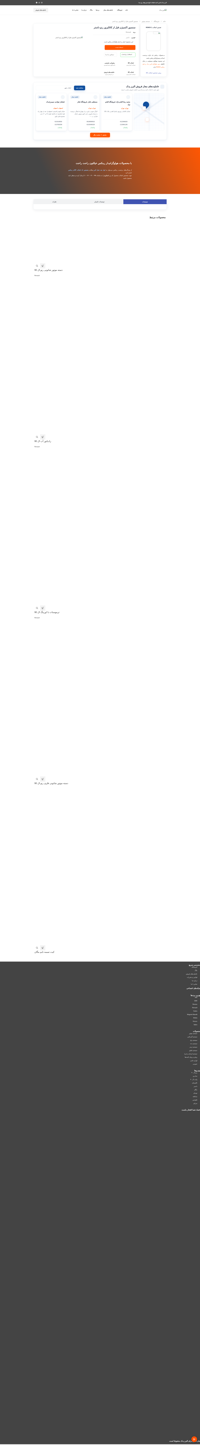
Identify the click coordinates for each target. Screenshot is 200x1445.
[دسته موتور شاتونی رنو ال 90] (55, 242)
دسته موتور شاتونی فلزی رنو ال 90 (51, 783)
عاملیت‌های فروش (40, 10)
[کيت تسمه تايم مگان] (55, 866)
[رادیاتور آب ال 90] (55, 355)
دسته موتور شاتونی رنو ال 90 (48, 270)
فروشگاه (156, 21)
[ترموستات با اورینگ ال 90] (55, 526)
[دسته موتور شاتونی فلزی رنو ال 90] (55, 697)
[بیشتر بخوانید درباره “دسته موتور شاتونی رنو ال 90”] (42, 265)
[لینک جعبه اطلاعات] (100, 7)
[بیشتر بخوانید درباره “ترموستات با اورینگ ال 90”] (42, 608)
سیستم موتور (145, 21)
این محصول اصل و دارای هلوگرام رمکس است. (118, 42)
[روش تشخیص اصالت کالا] (145, 73)
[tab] (145, 201)
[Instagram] (197, 990)
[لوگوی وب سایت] (163, 10)
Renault (37, 275)
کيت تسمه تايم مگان (44, 952)
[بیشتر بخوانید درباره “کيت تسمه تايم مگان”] (42, 947)
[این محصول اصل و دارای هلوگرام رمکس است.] (134, 42)
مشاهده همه (79, 88)
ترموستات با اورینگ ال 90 (46, 612)
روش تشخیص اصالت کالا (153, 73)
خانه (164, 21)
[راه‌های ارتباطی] (194, 1439)
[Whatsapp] (195, 990)
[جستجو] (50, 10)
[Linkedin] (192, 990)
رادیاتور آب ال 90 (42, 441)
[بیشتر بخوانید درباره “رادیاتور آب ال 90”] (42, 437)
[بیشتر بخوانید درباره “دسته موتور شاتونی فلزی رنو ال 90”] (42, 779)
